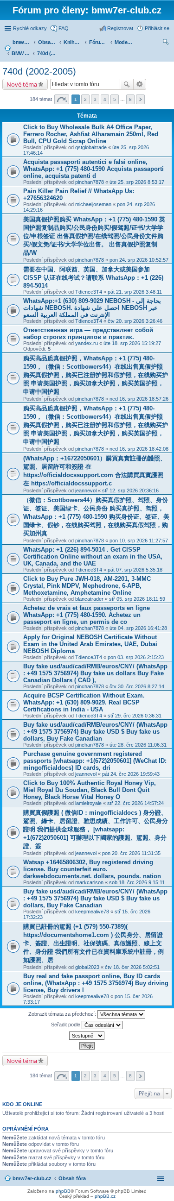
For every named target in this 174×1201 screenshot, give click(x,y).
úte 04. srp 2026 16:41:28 (138, 628)
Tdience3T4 (88, 292)
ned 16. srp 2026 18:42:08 (139, 449)
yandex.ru (86, 343)
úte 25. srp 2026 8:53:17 (137, 182)
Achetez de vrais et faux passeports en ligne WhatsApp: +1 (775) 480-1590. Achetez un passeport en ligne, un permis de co (86, 614)
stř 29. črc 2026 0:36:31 (134, 715)
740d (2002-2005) (39, 71)
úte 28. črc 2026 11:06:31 (138, 745)
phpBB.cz (105, 1196)
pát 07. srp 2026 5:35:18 (135, 569)
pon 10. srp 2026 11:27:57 (139, 540)
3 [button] (95, 99)
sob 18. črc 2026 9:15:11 (137, 882)
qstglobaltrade (91, 147)
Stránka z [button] (61, 99)
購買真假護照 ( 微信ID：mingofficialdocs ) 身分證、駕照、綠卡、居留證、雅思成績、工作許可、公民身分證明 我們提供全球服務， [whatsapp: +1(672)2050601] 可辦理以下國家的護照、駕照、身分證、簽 (95, 829)
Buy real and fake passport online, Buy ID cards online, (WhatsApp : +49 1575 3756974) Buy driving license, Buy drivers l (95, 983)
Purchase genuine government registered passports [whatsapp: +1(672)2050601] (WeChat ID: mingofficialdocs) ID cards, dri (95, 760)
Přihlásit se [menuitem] (157, 28)
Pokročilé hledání (140, 84)
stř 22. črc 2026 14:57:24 (135, 803)
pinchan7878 (89, 182)
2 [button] (85, 99)
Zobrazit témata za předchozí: (62, 1014)
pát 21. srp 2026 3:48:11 (135, 292)
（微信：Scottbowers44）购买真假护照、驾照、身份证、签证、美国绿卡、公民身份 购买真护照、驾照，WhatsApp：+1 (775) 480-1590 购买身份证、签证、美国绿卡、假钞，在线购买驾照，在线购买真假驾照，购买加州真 (96, 517)
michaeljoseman (93, 204)
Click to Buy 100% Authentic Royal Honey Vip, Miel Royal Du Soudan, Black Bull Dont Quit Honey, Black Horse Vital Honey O (89, 790)
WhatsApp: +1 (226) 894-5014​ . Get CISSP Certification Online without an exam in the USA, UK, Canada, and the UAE (92, 556)
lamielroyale (88, 803)
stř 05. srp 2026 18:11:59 (137, 599)
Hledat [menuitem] (166, 43)
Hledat (127, 84)
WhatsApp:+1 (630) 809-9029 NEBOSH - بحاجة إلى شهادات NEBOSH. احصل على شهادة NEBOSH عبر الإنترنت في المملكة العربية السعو (92, 307)
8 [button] (130, 99)
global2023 (87, 967)
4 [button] (104, 99)
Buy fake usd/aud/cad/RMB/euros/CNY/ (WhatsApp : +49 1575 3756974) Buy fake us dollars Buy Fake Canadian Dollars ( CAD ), (95, 673)
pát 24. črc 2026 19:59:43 (131, 774)
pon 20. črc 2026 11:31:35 (131, 853)
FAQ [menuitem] (63, 28)
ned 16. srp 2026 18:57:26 (139, 399)
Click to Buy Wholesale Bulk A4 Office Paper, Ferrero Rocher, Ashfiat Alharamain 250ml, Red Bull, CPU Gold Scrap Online (90, 134)
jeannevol (86, 490)
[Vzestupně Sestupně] (87, 1035)
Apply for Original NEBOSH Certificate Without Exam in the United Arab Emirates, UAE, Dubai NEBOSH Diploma (90, 644)
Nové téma (21, 84)
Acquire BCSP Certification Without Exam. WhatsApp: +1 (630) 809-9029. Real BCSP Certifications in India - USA (84, 702)
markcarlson (89, 882)
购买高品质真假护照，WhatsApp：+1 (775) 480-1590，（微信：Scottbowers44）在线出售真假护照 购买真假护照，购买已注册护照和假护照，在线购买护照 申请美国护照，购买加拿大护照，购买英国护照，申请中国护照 (95, 375)
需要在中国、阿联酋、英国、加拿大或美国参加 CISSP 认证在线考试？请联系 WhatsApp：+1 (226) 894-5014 (93, 277)
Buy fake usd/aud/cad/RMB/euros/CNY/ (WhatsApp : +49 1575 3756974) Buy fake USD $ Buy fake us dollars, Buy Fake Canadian (95, 731)
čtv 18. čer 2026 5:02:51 (132, 967)
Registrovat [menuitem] (120, 28)
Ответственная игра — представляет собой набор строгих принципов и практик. (88, 333)
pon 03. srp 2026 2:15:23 (136, 657)
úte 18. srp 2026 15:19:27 (132, 343)
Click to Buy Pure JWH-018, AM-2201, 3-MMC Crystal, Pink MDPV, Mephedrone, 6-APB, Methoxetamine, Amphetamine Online (87, 585)
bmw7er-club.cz (32, 1178)
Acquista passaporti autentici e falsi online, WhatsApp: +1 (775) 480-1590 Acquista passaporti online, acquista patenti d (93, 168)
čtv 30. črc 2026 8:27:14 (137, 686)
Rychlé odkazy (30, 28)
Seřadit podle (66, 1024)
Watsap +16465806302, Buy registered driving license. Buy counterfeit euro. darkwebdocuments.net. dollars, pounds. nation (92, 869)
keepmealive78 (92, 911)
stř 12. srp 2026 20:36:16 (130, 490)
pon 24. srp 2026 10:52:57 (139, 260)
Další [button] (140, 99)
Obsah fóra (72, 1178)
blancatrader (89, 599)
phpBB (63, 1191)
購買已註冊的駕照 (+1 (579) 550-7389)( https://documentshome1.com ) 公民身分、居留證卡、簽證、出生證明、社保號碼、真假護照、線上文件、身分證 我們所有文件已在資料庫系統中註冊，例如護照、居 (93, 943)
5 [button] (114, 99)
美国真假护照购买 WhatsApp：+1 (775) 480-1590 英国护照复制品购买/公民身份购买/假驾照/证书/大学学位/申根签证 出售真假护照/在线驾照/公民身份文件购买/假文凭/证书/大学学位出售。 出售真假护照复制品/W (94, 236)
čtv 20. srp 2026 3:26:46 (135, 321)
